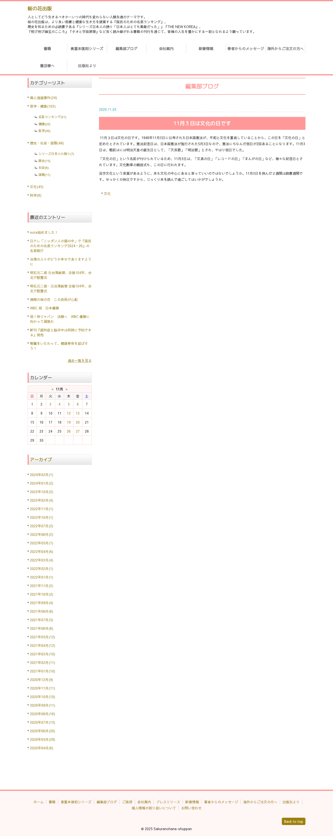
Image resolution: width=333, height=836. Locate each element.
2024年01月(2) (41, 483)
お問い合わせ (191, 807)
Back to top (293, 821)
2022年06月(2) (41, 534)
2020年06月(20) (42, 730)
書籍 (47, 48)
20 (78, 422)
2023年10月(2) (41, 491)
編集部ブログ (126, 48)
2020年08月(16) (42, 713)
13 (78, 413)
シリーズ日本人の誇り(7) (56, 154)
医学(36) (44, 131)
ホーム (38, 801)
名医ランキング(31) (52, 117)
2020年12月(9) (41, 679)
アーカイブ (41, 460)
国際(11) (44, 175)
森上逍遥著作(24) (43, 97)
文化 (107, 193)
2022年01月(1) (41, 577)
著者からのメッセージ (245, 48)
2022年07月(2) (41, 525)
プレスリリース (168, 801)
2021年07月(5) (41, 619)
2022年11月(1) (41, 508)
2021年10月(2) (41, 594)
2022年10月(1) (41, 517)
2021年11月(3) (41, 585)
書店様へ (47, 65)
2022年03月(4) (41, 560)
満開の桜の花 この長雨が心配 (54, 299)
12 (69, 413)
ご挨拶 (127, 801)
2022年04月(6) (41, 551)
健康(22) (44, 124)
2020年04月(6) (41, 747)
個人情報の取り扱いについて (154, 807)
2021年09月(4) (41, 602)
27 (78, 431)
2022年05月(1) (41, 542)
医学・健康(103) (43, 106)
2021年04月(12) (42, 645)
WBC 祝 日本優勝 (44, 308)
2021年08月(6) (41, 611)
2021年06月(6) (41, 628)
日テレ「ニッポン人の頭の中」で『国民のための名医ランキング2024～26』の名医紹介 (60, 245)
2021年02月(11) (42, 662)
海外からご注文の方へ (285, 48)
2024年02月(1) (41, 474)
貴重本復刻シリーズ (86, 48)
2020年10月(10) (42, 696)
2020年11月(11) (42, 688)
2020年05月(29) (42, 739)
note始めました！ (44, 232)
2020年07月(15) (42, 722)
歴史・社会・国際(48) (47, 143)
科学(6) (35, 195)
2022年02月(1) (41, 568)
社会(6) (44, 167)
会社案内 (166, 48)
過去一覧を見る (80, 360)
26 (69, 431)
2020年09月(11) (42, 705)
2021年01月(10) (42, 671)
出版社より (87, 65)
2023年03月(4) (41, 500)
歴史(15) (44, 161)
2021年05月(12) (42, 636)
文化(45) (36, 186)
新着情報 (206, 48)
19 (69, 422)
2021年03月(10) (42, 654)
